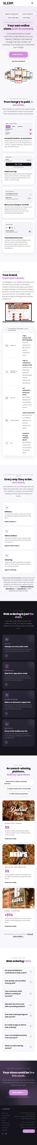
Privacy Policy (30, 1122)
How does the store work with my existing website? (15, 1005)
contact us (5, 1123)
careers (4, 1118)
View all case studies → (23, 935)
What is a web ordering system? (14, 1047)
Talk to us (29, 1131)
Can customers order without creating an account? (13, 993)
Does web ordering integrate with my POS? (16, 1015)
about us (5, 1113)
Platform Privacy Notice (26, 1125)
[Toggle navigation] (32, 3)
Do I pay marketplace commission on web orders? (16, 971)
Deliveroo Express (27, 587)
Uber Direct (10, 589)
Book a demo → (18, 54)
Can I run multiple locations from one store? (16, 1036)
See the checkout (18, 61)
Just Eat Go (21, 589)
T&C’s (23, 1122)
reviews (4, 1130)
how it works (6, 1115)
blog (3, 1120)
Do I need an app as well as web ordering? (15, 1026)
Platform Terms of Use (28, 1127)
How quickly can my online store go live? (15, 982)
